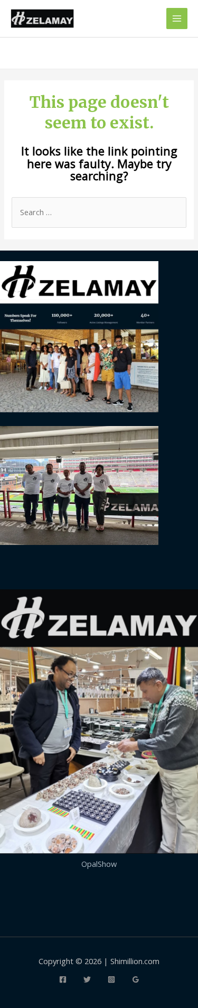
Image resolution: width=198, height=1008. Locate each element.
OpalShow (99, 863)
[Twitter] (87, 979)
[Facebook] (63, 979)
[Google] (135, 979)
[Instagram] (111, 979)
